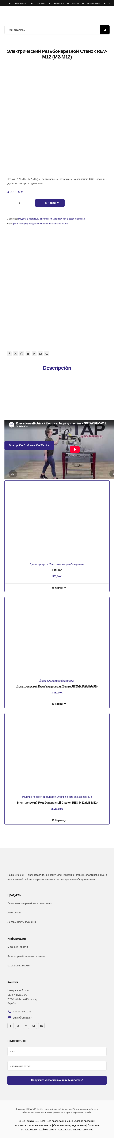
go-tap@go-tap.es (22, 1017)
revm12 (65, 223)
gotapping (23, 223)
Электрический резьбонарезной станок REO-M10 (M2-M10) (57, 686)
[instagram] (21, 353)
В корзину (52, 202)
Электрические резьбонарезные (69, 218)
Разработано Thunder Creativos (75, 1129)
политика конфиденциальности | (34, 1125)
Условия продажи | (84, 1121)
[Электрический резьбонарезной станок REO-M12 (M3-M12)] (57, 715)
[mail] (40, 353)
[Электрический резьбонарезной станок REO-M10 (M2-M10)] (57, 599)
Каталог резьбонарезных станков (26, 956)
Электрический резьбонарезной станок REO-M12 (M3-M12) (57, 802)
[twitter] (15, 353)
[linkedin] (34, 353)
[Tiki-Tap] (57, 482)
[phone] (46, 353)
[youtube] (28, 353)
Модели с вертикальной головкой (35, 218)
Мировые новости (17, 946)
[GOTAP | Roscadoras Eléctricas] (29, 7)
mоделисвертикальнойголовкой (45, 223)
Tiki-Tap (57, 570)
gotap (15, 223)
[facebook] (9, 353)
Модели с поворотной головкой (39, 797)
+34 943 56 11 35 (22, 1011)
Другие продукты (39, 564)
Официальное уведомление (69, 1125)
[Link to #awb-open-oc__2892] (108, 14)
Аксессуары (14, 912)
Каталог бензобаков (18, 965)
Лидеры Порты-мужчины (21, 922)
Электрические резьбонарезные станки (29, 903)
